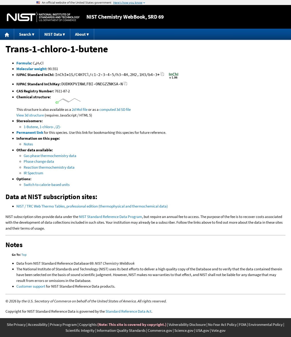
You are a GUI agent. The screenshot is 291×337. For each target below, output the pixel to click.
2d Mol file (80, 109)
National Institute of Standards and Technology (43, 17)
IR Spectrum (33, 172)
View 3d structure (30, 115)
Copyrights (88, 324)
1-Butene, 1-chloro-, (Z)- (42, 126)
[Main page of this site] (7, 34)
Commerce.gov (160, 330)
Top (24, 255)
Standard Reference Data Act (128, 311)
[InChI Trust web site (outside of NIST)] (173, 78)
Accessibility (38, 324)
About (80, 34)
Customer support (30, 286)
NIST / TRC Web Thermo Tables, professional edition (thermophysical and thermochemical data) (92, 206)
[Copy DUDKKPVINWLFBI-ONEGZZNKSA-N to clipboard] (125, 84)
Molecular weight (31, 68)
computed (107, 109)
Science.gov (183, 330)
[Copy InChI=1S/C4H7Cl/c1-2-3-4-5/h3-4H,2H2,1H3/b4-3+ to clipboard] (162, 75)
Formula (23, 63)
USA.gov (202, 330)
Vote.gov (218, 330)
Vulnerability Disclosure (187, 324)
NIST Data (53, 34)
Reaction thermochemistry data (49, 167)
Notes (28, 144)
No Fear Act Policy (222, 324)
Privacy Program (63, 324)
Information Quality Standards (121, 330)
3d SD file (123, 109)
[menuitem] (7, 34)
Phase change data (39, 161)
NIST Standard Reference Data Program (110, 216)
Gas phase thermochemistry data (50, 155)
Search (25, 34)
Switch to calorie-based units (47, 184)
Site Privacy (16, 324)
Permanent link (29, 132)
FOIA (242, 324)
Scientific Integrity (80, 330)
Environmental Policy (265, 324)
